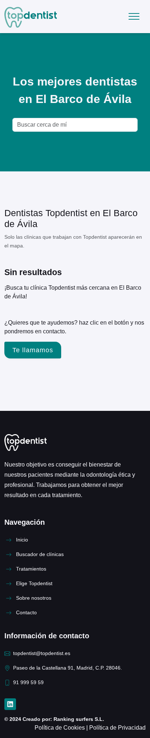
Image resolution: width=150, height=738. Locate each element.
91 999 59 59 (28, 682)
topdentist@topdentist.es (41, 653)
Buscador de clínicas (40, 554)
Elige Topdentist (34, 583)
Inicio (22, 540)
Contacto (26, 612)
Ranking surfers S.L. (78, 719)
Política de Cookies (60, 728)
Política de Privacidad (117, 728)
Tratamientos (31, 569)
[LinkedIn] (10, 704)
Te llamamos (32, 350)
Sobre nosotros (33, 598)
